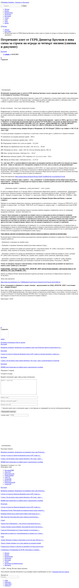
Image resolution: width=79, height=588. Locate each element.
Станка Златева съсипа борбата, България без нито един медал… (22, 527)
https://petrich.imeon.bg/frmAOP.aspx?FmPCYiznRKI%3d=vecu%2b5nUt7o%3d (40, 176)
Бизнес (7, 11)
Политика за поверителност (14, 563)
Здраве (8, 479)
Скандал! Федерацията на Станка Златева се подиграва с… (20, 530)
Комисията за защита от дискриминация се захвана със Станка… (22, 533)
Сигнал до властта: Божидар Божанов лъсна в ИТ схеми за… (21, 455)
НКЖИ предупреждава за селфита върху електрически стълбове (22, 462)
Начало (7, 9)
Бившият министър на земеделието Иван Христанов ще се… (21, 513)
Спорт (7, 18)
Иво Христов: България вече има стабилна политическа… (20, 517)
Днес (6, 21)
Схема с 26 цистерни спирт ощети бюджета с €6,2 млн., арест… (22, 458)
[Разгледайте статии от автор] (4, 337)
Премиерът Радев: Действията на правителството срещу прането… (23, 510)
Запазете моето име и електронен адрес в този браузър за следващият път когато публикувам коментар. (37, 408)
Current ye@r (5, 415)
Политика (8, 14)
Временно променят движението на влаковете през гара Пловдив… (23, 452)
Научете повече (64, 572)
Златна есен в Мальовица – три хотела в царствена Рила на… (21, 523)
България (8, 16)
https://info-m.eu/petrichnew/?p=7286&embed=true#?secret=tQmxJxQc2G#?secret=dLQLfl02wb (30, 282)
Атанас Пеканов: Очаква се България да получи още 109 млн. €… (22, 540)
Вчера (7, 23)
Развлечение (9, 13)
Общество (9, 475)
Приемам (55, 572)
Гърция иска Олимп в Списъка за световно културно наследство (22, 546)
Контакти (8, 565)
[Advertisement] (39, 74)
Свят (6, 19)
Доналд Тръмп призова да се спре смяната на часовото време (21, 543)
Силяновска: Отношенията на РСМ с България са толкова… (20, 550)
